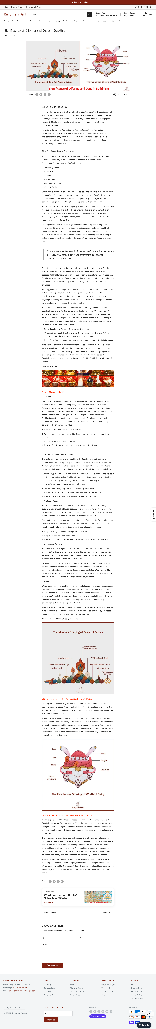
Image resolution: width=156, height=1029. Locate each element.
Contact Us (116, 21)
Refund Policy (136, 991)
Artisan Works (44, 21)
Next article (107, 912)
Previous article (50, 912)
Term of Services (137, 998)
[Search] (89, 14)
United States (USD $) (12, 1008)
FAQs (133, 984)
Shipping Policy (137, 988)
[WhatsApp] (138, 7)
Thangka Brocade (108, 988)
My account (129, 15)
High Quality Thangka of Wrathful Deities (75, 815)
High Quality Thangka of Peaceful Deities (75, 699)
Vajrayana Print (61, 21)
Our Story (47, 984)
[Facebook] (141, 7)
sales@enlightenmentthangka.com (21, 991)
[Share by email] (49, 94)
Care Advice (75, 995)
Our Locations (49, 988)
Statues (75, 21)
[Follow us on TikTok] (111, 1011)
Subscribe (51, 1020)
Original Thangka (108, 984)
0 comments (122, 94)
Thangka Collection (109, 991)
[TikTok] (136, 7)
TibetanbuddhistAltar (58, 392)
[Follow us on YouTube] (106, 1011)
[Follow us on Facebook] (90, 1011)
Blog (6, 7)
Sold (103, 995)
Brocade (33, 21)
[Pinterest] (150, 7)
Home (6, 21)
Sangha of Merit (50, 995)
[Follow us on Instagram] (98, 1011)
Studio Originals (18, 21)
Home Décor (102, 21)
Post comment (52, 965)
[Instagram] (144, 7)
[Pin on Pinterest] (40, 94)
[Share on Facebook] (36, 94)
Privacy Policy (136, 995)
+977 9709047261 (19, 988)
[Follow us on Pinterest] (102, 1011)
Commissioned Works (33, 7)
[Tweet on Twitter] (45, 94)
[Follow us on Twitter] (94, 1011)
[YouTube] (147, 7)
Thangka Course (16, 7)
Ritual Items (87, 21)
